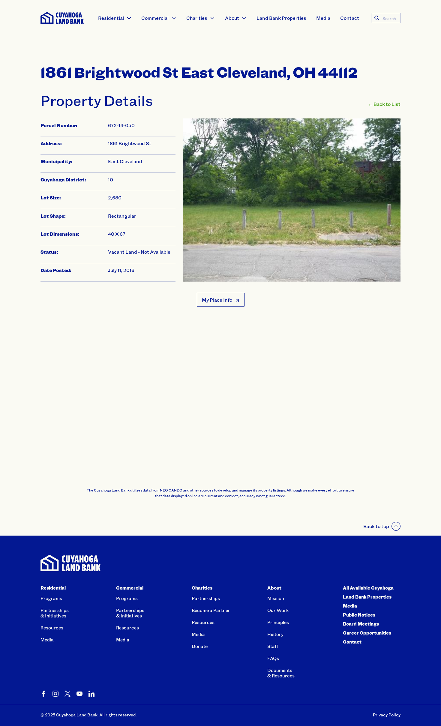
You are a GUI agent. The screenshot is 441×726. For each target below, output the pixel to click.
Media (323, 18)
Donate (200, 646)
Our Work (278, 610)
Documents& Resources (281, 673)
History (275, 634)
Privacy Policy (386, 715)
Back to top (376, 526)
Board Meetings (361, 624)
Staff (272, 646)
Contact (349, 18)
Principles (278, 622)
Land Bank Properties (281, 18)
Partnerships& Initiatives (54, 613)
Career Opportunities (367, 633)
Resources (51, 628)
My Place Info (217, 300)
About (232, 18)
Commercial (155, 18)
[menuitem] (115, 18)
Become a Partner (211, 610)
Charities (196, 18)
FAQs (273, 658)
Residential (111, 18)
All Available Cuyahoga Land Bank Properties (368, 592)
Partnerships (206, 598)
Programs (51, 598)
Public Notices (359, 615)
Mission (275, 598)
